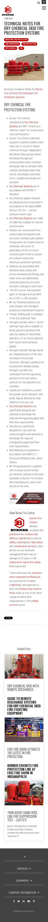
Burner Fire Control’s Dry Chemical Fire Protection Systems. (23, 93)
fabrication (37, 542)
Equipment (22, 880)
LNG (21, 48)
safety (12, 542)
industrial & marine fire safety (25, 562)
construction (23, 542)
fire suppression (12, 44)
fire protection (29, 44)
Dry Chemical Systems (21, 186)
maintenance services (25, 546)
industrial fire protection (16, 40)
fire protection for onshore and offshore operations (26, 534)
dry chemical (10, 48)
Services (22, 868)
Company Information (22, 892)
